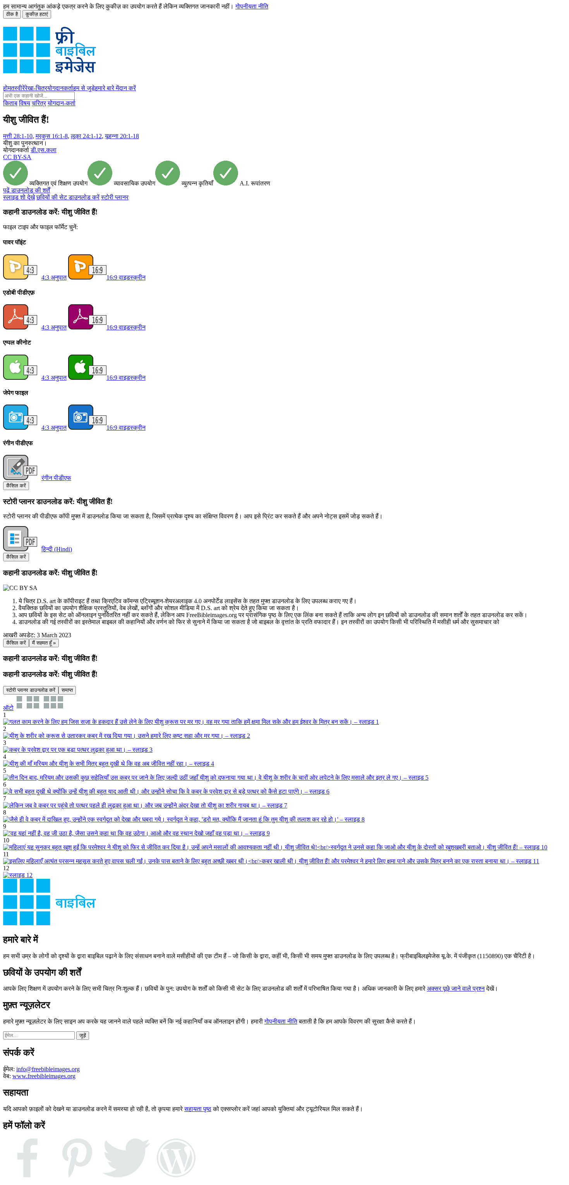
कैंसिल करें (16, 486)
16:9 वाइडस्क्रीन (126, 277)
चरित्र (39, 103)
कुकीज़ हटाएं (37, 14)
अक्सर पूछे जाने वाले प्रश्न (456, 988)
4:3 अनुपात (54, 277)
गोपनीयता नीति (251, 6)
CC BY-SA (17, 157)
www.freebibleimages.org (43, 1076)
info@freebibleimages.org (48, 1069)
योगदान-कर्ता (61, 103)
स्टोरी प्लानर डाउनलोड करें (30, 690)
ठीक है (12, 14)
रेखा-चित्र (36, 88)
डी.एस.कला (44, 150)
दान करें (127, 88)
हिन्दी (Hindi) (56, 549)
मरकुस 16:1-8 (52, 136)
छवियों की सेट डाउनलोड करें (67, 197)
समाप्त (67, 690)
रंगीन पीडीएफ (56, 478)
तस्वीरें (18, 88)
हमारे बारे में (107, 88)
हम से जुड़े (84, 88)
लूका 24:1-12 (86, 136)
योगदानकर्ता (60, 88)
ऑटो (8, 708)
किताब (10, 103)
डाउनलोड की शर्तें (26, 190)
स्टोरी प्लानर (115, 197)
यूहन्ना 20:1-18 (122, 136)
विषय (24, 103)
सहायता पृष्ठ (197, 1109)
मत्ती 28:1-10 (18, 136)
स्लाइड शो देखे (19, 197)
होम (7, 88)
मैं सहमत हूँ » (44, 643)
